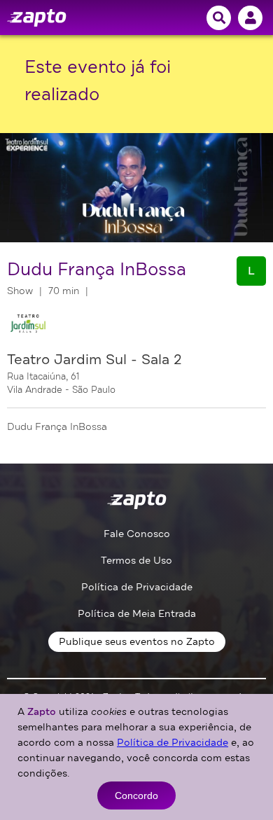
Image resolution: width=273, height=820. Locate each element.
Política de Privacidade (136, 587)
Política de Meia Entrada (137, 613)
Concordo (136, 795)
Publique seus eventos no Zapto (137, 641)
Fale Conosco (137, 534)
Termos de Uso (136, 560)
